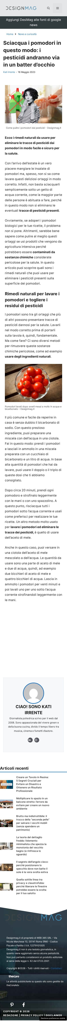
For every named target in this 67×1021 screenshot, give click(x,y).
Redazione (10, 1015)
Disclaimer (54, 1015)
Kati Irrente (9, 72)
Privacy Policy (32, 1015)
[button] (48, 8)
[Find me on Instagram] (30, 740)
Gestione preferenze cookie (53, 1018)
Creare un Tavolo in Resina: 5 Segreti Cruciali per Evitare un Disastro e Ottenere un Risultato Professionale (32, 784)
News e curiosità (27, 34)
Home (10, 34)
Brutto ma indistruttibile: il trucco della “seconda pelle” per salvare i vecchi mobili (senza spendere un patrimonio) (32, 823)
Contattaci (56, 968)
